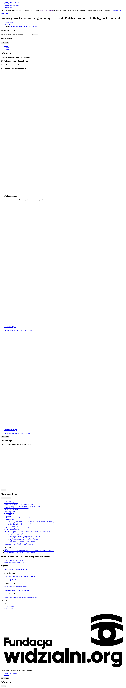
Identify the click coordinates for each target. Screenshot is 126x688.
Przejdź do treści (9, 4)
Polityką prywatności (46, 10)
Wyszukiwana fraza (6, 34)
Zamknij (113, 10)
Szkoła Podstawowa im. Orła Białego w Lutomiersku (20, 552)
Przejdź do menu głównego (12, 2)
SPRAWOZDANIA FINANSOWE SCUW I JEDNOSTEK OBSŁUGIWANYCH (29, 551)
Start (5, 549)
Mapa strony (8, 7)
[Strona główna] (63, 13)
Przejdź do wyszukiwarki (11, 5)
